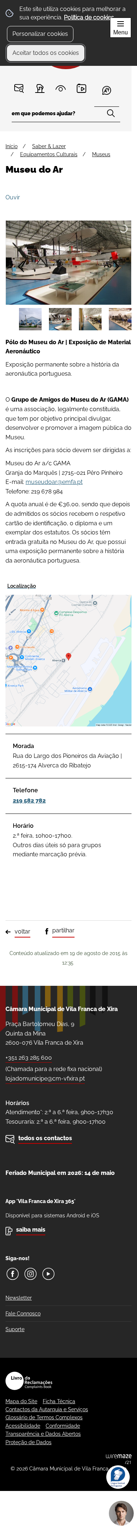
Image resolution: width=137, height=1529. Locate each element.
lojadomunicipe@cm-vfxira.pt (45, 1078)
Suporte (14, 1329)
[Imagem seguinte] (116, 266)
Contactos (19, 88)
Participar (40, 88)
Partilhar (63, 930)
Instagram (30, 1274)
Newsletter (18, 1298)
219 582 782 (29, 800)
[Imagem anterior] (21, 266)
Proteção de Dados (28, 1442)
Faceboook (13, 1274)
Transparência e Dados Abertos (43, 1434)
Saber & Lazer (49, 146)
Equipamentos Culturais (48, 154)
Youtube (48, 1274)
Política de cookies (89, 17)
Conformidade (63, 1426)
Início (11, 146)
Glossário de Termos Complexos (44, 1417)
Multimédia (81, 88)
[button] (30, 319)
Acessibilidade (22, 1426)
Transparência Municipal (61, 88)
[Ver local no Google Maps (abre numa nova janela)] (68, 653)
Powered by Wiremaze (119, 1459)
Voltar (22, 931)
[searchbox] (66, 115)
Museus (101, 154)
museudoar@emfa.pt (54, 481)
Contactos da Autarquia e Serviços (46, 1409)
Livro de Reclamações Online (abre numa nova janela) (28, 1381)
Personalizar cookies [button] (40, 33)
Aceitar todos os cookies (45, 52)
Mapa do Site (21, 1401)
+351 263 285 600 (28, 1057)
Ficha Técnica (59, 1401)
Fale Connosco (23, 1313)
